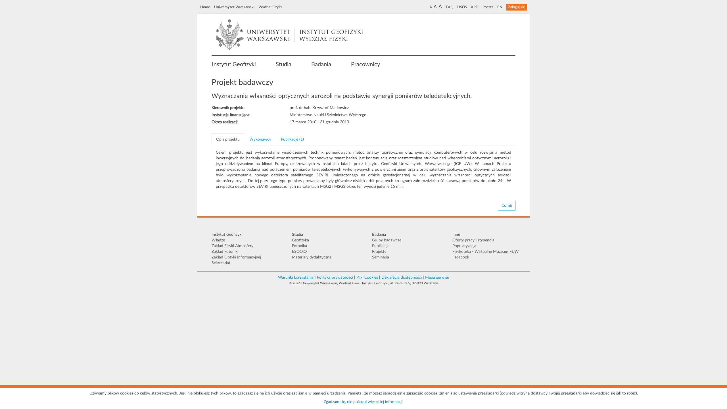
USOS (462, 7)
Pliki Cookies (367, 277)
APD (475, 7)
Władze (218, 240)
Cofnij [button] (507, 206)
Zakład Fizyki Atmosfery (232, 246)
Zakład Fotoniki (225, 252)
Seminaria (380, 257)
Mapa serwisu (437, 277)
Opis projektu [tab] (228, 139)
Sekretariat (221, 263)
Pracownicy (365, 64)
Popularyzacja (464, 246)
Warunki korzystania (296, 277)
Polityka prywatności (335, 277)
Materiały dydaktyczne (311, 257)
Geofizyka (300, 240)
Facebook (460, 257)
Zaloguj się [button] (516, 7)
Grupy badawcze (386, 240)
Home (205, 7)
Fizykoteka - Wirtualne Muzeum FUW (485, 252)
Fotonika (299, 246)
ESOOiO (299, 252)
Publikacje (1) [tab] (292, 139)
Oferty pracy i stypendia (473, 240)
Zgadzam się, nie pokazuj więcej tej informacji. (363, 402)
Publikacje (380, 246)
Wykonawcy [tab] (260, 139)
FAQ (449, 7)
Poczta (487, 7)
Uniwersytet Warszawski (234, 7)
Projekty (379, 252)
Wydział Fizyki (270, 7)
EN (499, 7)
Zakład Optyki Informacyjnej (236, 257)
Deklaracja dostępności (401, 277)
